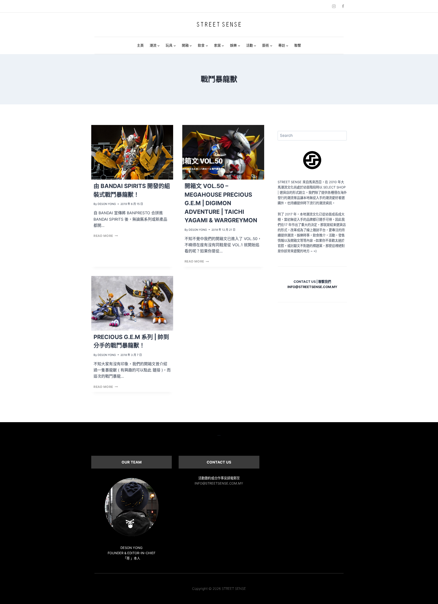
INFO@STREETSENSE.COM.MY (219, 483)
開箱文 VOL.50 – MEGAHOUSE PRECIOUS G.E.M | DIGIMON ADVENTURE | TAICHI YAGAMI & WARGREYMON (221, 203)
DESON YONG (107, 204)
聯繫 (297, 45)
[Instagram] (334, 6)
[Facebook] (343, 6)
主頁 (140, 45)
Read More (106, 236)
